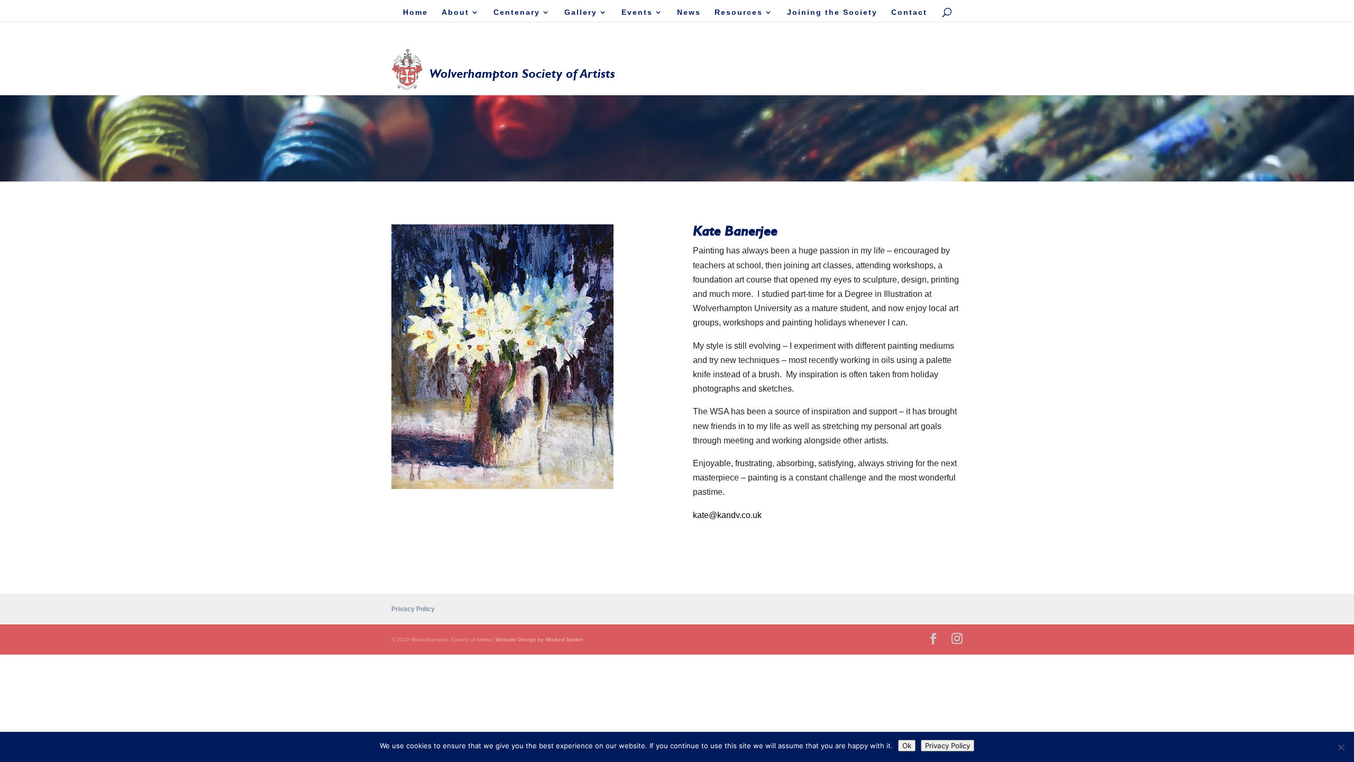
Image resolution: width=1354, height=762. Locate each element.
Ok (906, 745)
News (689, 12)
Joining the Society (832, 12)
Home (415, 12)
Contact (909, 12)
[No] (1340, 747)
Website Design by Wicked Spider (539, 639)
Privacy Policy (413, 609)
